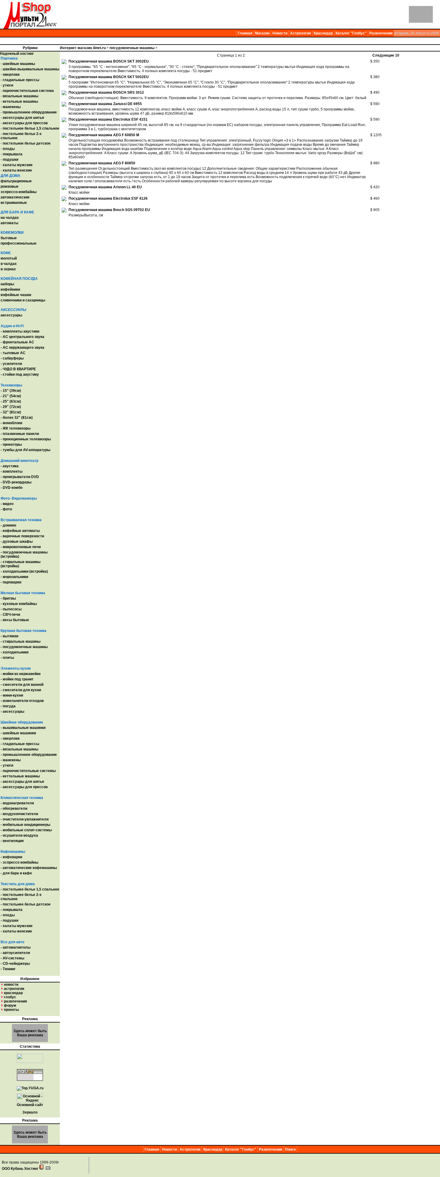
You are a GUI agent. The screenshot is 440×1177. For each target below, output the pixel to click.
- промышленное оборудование (29, 755)
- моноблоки (11, 423)
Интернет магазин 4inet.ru (83, 48)
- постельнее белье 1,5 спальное (30, 889)
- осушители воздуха (19, 835)
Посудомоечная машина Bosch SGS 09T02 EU (109, 210)
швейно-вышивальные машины (31, 69)
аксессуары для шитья (23, 118)
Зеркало (29, 1112)
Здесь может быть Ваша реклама (30, 1033)
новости (11, 984)
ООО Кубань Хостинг (20, 1169)
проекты (11, 1010)
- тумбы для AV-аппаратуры (25, 450)
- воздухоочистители (19, 814)
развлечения (15, 1001)
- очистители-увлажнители (24, 819)
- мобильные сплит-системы (26, 830)
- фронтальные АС (17, 342)
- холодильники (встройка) (24, 571)
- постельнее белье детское (26, 904)
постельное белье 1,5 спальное (31, 128)
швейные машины (19, 64)
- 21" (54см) (11, 396)
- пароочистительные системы (28, 771)
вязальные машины (20, 96)
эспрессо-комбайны (19, 192)
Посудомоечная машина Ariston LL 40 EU (105, 187)
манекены (12, 107)
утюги (8, 85)
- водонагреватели (17, 803)
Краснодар (323, 33)
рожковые (10, 186)
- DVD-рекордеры (16, 482)
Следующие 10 (385, 55)
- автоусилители (15, 953)
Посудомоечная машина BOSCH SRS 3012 (106, 92)
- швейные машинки (18, 733)
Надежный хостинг (17, 53)
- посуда (8, 706)
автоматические (15, 197)
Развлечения (381, 33)
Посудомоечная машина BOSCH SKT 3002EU (109, 61)
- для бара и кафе (16, 873)
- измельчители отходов (22, 701)
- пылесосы (11, 609)
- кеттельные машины (20, 776)
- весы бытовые (15, 620)
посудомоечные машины (132, 48)
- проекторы (11, 444)
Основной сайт (30, 1105)
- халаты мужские (17, 926)
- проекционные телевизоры (26, 439)
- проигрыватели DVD (20, 477)
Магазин (262, 33)
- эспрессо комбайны (19, 862)
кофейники (10, 289)
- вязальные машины (19, 749)
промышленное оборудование (30, 112)
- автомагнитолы (16, 947)
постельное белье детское (27, 143)
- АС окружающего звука (22, 347)
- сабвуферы (12, 358)
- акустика (10, 466)
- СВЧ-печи (10, 614)
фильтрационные (16, 181)
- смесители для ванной (22, 684)
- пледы (8, 915)
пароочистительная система (28, 91)
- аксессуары (12, 711)
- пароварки (11, 582)
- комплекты (11, 471)
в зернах (8, 269)
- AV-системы (12, 958)
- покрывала (11, 910)
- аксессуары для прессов (24, 787)
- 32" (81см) (11, 412)
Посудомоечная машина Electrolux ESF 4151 (108, 119)
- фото (6, 509)
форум (10, 1005)
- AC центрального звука (22, 337)
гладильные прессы (21, 80)
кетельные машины (20, 101)
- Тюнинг (8, 969)
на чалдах (10, 218)
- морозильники (14, 577)
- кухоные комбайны (19, 604)
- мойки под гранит (17, 679)
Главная (245, 33)
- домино (8, 525)
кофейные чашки (16, 295)
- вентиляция (12, 841)
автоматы (9, 223)
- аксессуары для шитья (22, 781)
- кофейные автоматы (20, 531)
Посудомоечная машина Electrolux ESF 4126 (108, 198)
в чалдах (9, 264)
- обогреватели (14, 808)
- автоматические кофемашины (29, 868)
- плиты (7, 658)
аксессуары (11, 315)
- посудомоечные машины (24, 647)
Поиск (290, 1149)
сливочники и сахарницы (23, 300)
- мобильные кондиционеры (25, 825)
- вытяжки (9, 636)
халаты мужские (18, 165)
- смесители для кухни (21, 690)
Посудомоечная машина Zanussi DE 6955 (105, 104)
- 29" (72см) (11, 407)
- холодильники (14, 652)
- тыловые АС (13, 353)
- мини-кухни (12, 695)
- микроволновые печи (21, 547)
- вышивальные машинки (23, 728)
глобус (10, 997)
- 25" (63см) (11, 401)
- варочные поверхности (22, 536)
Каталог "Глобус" (351, 33)
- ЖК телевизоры (16, 428)
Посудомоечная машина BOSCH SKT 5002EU (109, 77)
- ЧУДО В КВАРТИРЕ (18, 369)
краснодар (13, 993)
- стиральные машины (20, 641)
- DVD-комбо (11, 488)
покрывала (12, 154)
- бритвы (8, 598)
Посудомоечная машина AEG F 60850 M (104, 135)
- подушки (9, 920)
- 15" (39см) (11, 391)
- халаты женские (16, 931)
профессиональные (19, 243)
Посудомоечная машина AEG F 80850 (102, 163)
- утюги (7, 765)
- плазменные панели (20, 434)
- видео (7, 504)
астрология (14, 989)
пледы (9, 149)
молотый (9, 258)
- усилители (11, 364)
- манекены (11, 760)
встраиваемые (14, 203)
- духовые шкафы (17, 541)
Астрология (300, 33)
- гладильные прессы (20, 744)
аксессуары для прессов (25, 123)
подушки (10, 159)
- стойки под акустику (20, 374)
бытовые (9, 238)
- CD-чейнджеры (15, 963)
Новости (279, 33)
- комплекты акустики (20, 331)
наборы (7, 284)
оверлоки (11, 74)
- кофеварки (11, 857)
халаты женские (17, 170)
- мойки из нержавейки (20, 674)
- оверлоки (10, 738)
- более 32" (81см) (17, 417)
